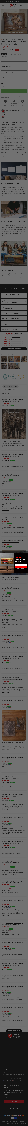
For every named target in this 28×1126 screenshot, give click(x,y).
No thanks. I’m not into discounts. (20, 568)
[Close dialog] (26, 553)
